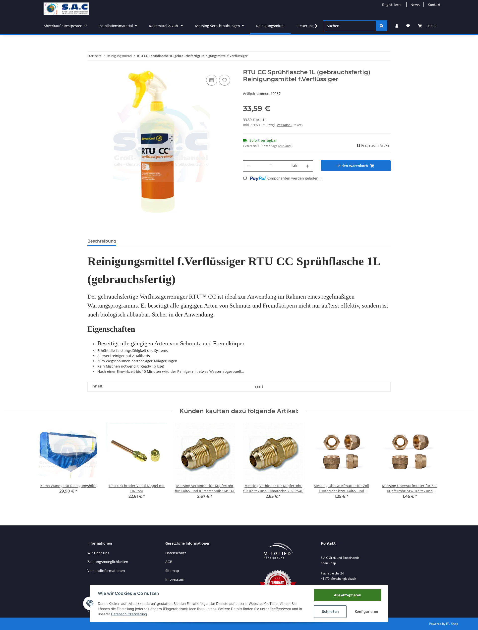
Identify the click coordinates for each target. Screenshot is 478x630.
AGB (168, 561)
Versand (284, 125)
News (415, 4)
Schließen (330, 611)
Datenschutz (175, 553)
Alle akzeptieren (347, 595)
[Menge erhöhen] (307, 166)
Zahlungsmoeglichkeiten (107, 561)
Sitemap (172, 570)
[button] (396, 25)
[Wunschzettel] (408, 25)
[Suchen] (381, 25)
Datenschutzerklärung (129, 614)
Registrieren (392, 4)
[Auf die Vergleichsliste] (211, 80)
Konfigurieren (366, 611)
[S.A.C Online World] (66, 8)
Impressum (174, 579)
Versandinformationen (106, 570)
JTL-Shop (452, 624)
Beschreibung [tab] (101, 241)
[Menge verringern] (248, 166)
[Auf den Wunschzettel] (224, 80)
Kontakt (434, 4)
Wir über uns (98, 553)
